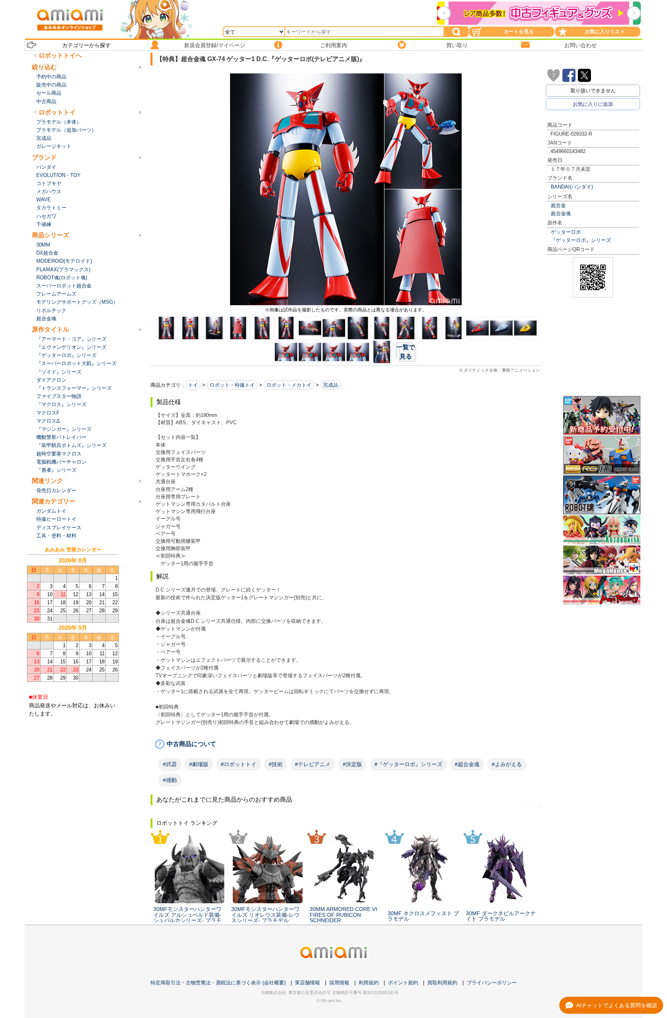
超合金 (558, 205)
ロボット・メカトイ (288, 385)
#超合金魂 (467, 764)
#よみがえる (507, 764)
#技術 (276, 764)
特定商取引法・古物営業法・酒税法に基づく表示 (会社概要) (218, 983)
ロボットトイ (57, 112)
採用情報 (339, 983)
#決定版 (352, 764)
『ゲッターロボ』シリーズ (581, 240)
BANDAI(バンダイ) (572, 187)
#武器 (170, 764)
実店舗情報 (307, 983)
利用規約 (369, 983)
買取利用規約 (442, 983)
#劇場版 (198, 764)
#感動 (170, 780)
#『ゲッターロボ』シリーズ (408, 764)
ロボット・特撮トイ (232, 385)
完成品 (330, 385)
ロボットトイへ (60, 55)
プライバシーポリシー (492, 983)
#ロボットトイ (238, 764)
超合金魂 (561, 213)
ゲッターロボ (566, 232)
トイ (193, 385)
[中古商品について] (346, 744)
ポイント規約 (403, 983)
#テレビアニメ (312, 764)
